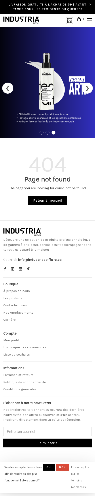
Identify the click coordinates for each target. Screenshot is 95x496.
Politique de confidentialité (24, 382)
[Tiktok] (28, 269)
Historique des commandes (24, 347)
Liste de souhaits (16, 354)
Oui (49, 467)
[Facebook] (5, 269)
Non (62, 467)
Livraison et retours (18, 375)
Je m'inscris (47, 443)
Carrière (9, 320)
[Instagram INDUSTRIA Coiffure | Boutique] (12, 269)
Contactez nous (15, 305)
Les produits (13, 298)
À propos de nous (16, 291)
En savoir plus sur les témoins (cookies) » (80, 477)
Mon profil (11, 340)
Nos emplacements (18, 312)
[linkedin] (20, 269)
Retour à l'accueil (47, 200)
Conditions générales (19, 389)
